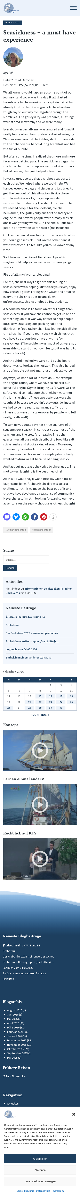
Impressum (58, 1190)
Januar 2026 (14, 1036)
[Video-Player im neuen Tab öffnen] (40, 750)
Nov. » (45, 715)
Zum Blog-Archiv (15, 1076)
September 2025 (17, 1053)
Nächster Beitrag (41, 529)
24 (60, 702)
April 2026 (13, 1023)
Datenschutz (43, 1190)
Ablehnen (40, 1170)
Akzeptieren (40, 1158)
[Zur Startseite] (32, 8)
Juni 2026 (12, 1014)
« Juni (35, 715)
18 (71, 696)
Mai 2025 (12, 1057)
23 (50, 702)
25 (71, 702)
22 (40, 702)
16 (50, 696)
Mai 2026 (12, 1019)
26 (8, 707)
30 (50, 707)
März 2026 (13, 1027)
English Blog (13, 22)
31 (60, 707)
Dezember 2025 (16, 1040)
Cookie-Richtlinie (25, 1190)
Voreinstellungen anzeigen (40, 1181)
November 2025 (16, 1044)
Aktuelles (13, 1103)
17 (60, 696)
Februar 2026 (15, 1032)
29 (40, 707)
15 (40, 696)
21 (29, 702)
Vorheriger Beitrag (16, 529)
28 (29, 707)
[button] (74, 1114)
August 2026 (14, 1010)
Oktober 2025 (15, 1049)
